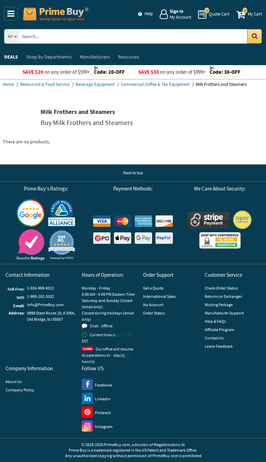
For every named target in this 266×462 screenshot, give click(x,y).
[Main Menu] (11, 13)
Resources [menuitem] (128, 57)
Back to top (133, 172)
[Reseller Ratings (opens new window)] (30, 244)
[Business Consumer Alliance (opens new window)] (62, 212)
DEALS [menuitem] (11, 57)
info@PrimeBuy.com (45, 304)
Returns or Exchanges (223, 296)
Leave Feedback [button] (219, 346)
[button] (62, 244)
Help (148, 14)
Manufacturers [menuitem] (95, 57)
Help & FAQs (215, 321)
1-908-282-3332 (40, 296)
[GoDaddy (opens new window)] (220, 240)
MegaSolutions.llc (169, 444)
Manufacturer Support (224, 313)
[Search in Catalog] (254, 36)
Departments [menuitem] (49, 57)
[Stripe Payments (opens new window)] (208, 220)
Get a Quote (153, 288)
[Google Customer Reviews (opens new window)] (30, 212)
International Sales (159, 296)
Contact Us (214, 337)
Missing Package (219, 304)
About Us (14, 381)
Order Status (154, 313)
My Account (153, 304)
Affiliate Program (219, 329)
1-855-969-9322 (40, 288)
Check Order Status (221, 288)
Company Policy (20, 389)
